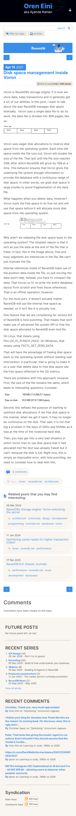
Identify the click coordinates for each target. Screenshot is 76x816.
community (34, 518)
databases (48, 523)
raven (22, 481)
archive (37, 33)
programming (16, 523)
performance (43, 548)
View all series (13, 688)
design (46, 518)
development (59, 518)
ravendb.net (35, 481)
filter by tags (16, 33)
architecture (52, 481)
